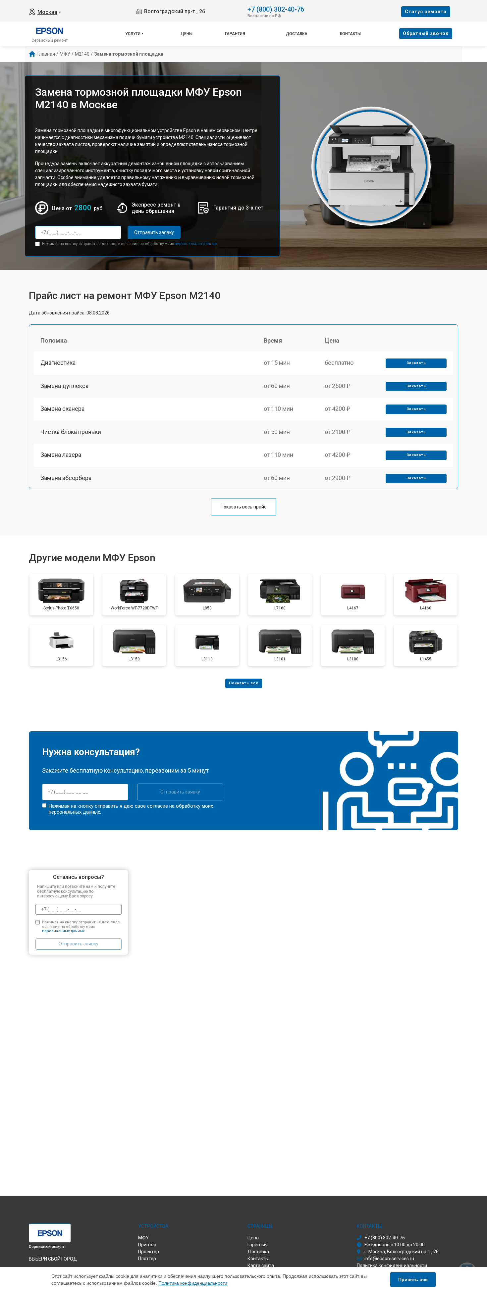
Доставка (296, 33)
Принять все (413, 1279)
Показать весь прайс (243, 506)
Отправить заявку (154, 232)
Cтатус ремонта (426, 11)
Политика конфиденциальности (192, 1283)
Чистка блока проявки (70, 431)
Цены (186, 33)
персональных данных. (196, 244)
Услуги (132, 33)
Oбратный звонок (426, 33)
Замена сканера (62, 408)
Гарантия (235, 33)
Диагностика (58, 362)
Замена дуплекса (64, 385)
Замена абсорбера (65, 477)
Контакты (350, 33)
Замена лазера (60, 454)
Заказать (416, 363)
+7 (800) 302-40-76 (275, 8)
